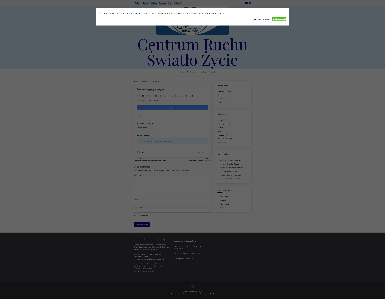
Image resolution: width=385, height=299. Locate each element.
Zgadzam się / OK (279, 19)
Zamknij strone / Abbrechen (262, 19)
